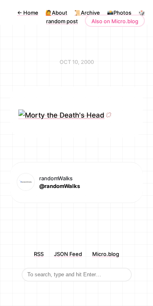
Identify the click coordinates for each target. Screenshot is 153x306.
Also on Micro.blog (114, 21)
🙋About (56, 12)
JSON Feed (68, 254)
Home (27, 12)
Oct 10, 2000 (77, 62)
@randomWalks (59, 186)
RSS (39, 254)
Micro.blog (105, 254)
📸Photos (119, 12)
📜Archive (87, 12)
